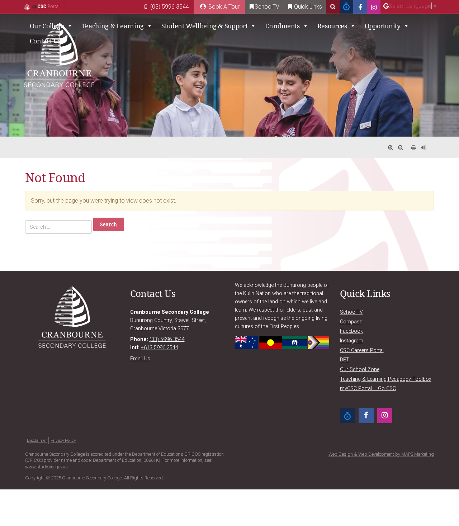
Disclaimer (37, 440)
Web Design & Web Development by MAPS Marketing (381, 454)
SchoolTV (267, 6)
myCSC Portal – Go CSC (368, 388)
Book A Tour (223, 6)
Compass (351, 322)
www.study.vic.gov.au (46, 466)
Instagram (351, 341)
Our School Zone (359, 369)
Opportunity (383, 26)
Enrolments (282, 26)
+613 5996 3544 (159, 348)
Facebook (351, 331)
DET (344, 360)
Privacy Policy (63, 440)
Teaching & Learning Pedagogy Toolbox (385, 379)
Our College (47, 26)
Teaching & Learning (113, 26)
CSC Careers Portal (362, 350)
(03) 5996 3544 (169, 6)
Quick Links (307, 6)
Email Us (140, 359)
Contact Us (45, 41)
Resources (332, 26)
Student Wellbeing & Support (204, 26)
